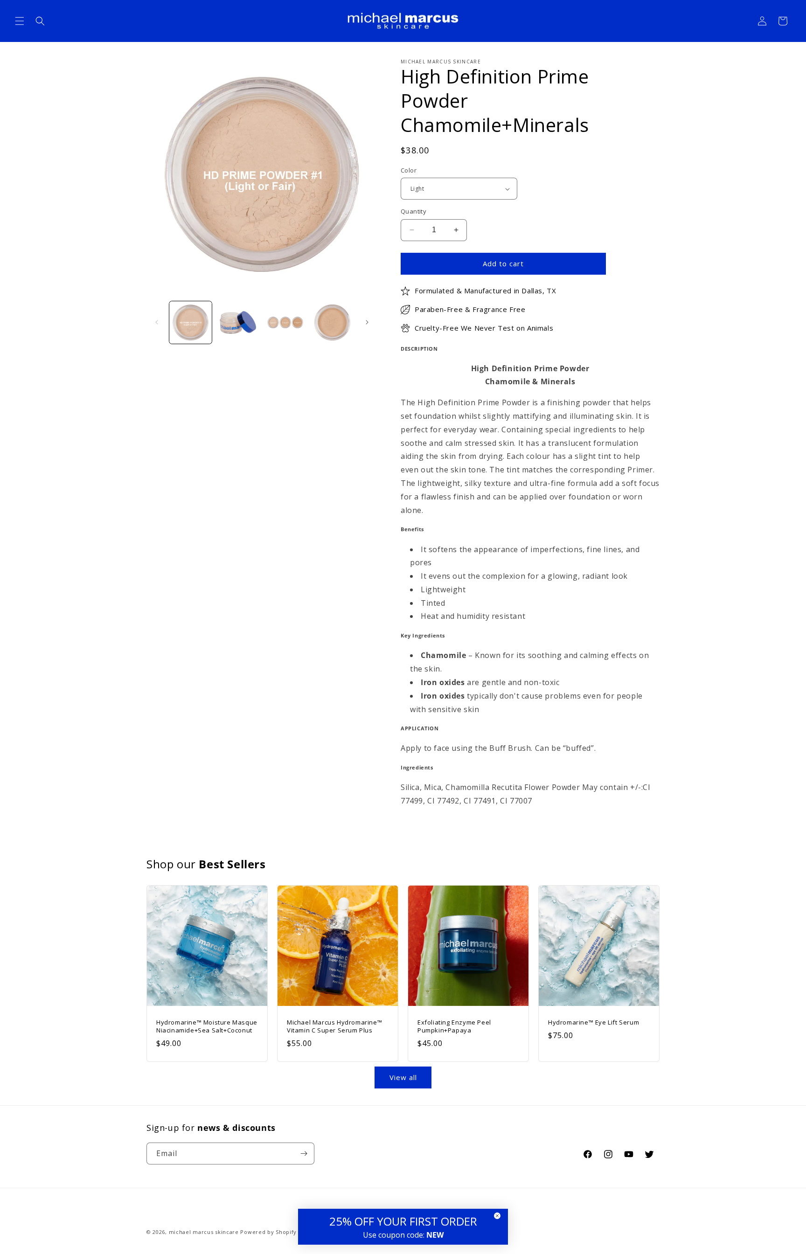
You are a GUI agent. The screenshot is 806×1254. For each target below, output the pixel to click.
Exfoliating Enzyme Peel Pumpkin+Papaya (454, 1026)
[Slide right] (367, 322)
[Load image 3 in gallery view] (285, 322)
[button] (19, 21)
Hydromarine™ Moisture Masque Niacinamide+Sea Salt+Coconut (206, 1026)
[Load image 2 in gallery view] (237, 322)
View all (403, 1077)
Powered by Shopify (268, 1231)
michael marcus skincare (204, 1231)
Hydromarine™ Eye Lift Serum (593, 1022)
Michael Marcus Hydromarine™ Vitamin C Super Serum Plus (334, 1026)
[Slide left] (156, 322)
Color (409, 170)
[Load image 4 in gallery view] (332, 322)
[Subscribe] (303, 1153)
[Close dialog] (497, 1215)
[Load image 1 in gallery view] (190, 322)
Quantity (413, 211)
